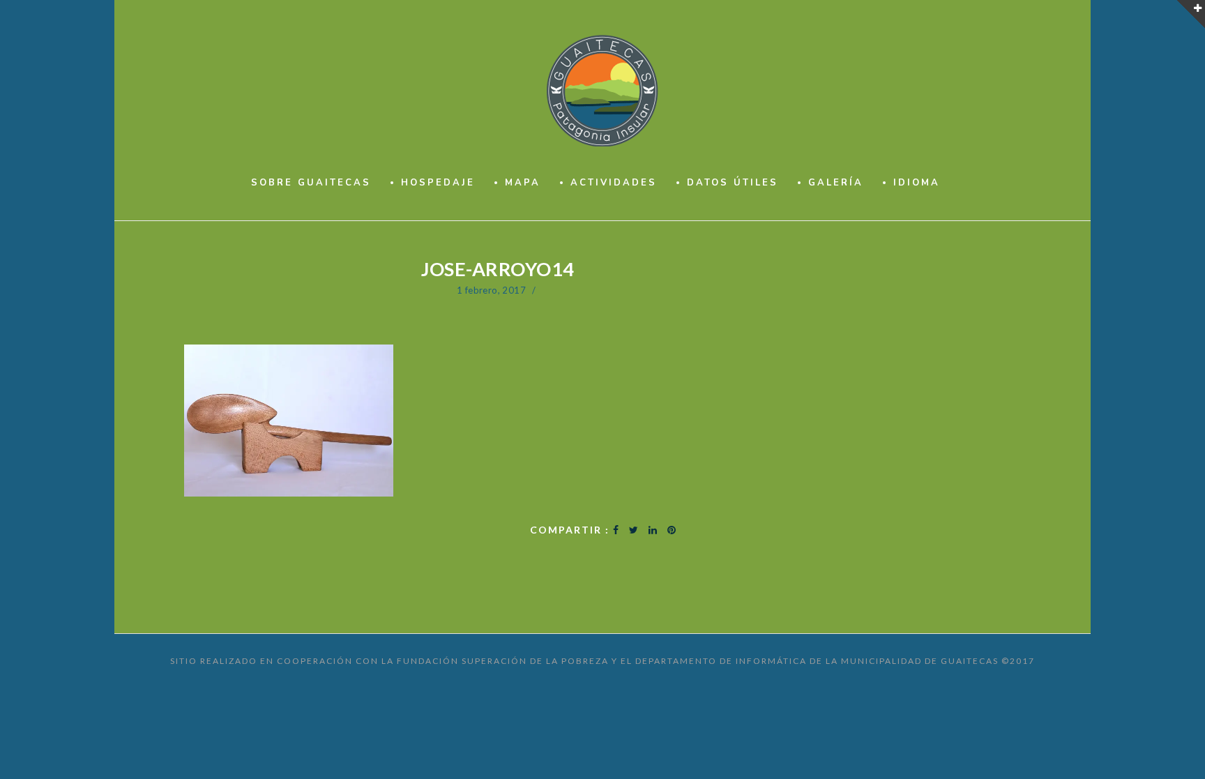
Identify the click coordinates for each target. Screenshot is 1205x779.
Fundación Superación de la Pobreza (503, 661)
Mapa (522, 182)
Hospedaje (438, 182)
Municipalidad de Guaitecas (920, 661)
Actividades (613, 182)
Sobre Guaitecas (311, 182)
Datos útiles (732, 182)
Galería (835, 182)
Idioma (916, 182)
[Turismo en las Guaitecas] (603, 90)
